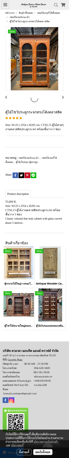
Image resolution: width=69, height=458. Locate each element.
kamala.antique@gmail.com (20, 393)
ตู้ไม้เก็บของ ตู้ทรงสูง (27, 161)
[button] (54, 5)
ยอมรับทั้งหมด (42, 452)
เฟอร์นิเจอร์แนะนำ (29, 157)
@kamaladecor (43, 376)
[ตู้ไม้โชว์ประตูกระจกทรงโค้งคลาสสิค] (34, 59)
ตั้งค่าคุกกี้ (24, 452)
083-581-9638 (41, 372)
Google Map (15, 359)
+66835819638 (42, 381)
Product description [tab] (18, 193)
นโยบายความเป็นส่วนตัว (46, 441)
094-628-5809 (42, 368)
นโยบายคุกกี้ (17, 445)
